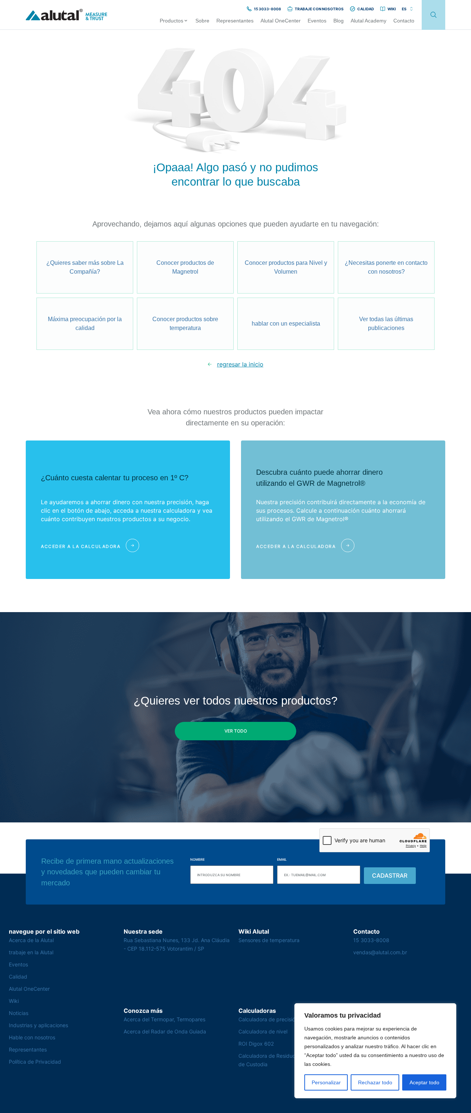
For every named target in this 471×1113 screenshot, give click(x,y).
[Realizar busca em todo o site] (433, 15)
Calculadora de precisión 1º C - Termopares (290, 1019)
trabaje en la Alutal (31, 952)
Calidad (18, 976)
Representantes (28, 1049)
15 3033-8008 (371, 940)
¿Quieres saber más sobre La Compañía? (85, 267)
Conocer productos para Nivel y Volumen (286, 267)
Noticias (18, 1013)
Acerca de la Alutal (31, 940)
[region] (375, 1050)
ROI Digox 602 (256, 1043)
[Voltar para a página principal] (66, 15)
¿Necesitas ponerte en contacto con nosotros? (386, 267)
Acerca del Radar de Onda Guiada (165, 1031)
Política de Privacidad (35, 1061)
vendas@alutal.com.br (380, 952)
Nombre (197, 859)
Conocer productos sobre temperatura (185, 323)
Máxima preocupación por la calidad (85, 323)
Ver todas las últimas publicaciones (386, 323)
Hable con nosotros (32, 1037)
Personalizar (326, 1082)
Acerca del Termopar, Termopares (164, 1019)
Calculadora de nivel (262, 1031)
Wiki (14, 1001)
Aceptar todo (424, 1082)
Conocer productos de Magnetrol (185, 267)
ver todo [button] (235, 731)
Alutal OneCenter (29, 989)
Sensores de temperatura (269, 940)
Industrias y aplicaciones (38, 1025)
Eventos (18, 964)
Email (282, 859)
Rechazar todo (375, 1082)
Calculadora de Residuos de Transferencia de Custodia (289, 1060)
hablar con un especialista (286, 323)
